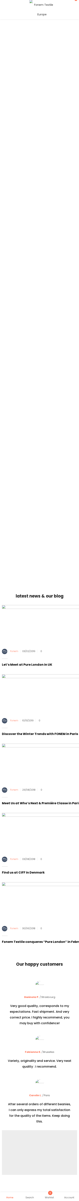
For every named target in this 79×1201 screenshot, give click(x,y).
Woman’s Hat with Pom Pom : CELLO (20, 416)
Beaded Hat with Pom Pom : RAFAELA (59, 416)
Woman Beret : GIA (16, 303)
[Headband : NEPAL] (53, 228)
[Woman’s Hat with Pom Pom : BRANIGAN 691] (58, 297)
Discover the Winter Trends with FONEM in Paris (40, 734)
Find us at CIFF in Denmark (23, 872)
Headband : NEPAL (53, 236)
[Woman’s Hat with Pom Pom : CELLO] (20, 404)
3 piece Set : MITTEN (17, 339)
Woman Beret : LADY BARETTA (20, 241)
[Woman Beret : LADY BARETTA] (20, 230)
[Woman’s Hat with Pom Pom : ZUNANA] (58, 333)
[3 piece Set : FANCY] (54, 366)
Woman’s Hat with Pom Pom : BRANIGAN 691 (59, 310)
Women (30, 213)
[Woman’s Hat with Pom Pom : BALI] (58, 262)
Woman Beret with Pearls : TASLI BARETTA (20, 380)
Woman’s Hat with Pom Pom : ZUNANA (59, 345)
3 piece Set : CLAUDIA (17, 268)
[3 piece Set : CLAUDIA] (17, 260)
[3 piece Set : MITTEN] (16, 331)
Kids (51, 213)
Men (42, 213)
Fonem (14, 651)
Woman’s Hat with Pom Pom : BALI (59, 274)
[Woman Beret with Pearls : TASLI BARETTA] (20, 368)
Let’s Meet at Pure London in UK (27, 664)
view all (39, 441)
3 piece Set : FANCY (55, 374)
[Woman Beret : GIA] (16, 295)
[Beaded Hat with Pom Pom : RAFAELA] (58, 404)
